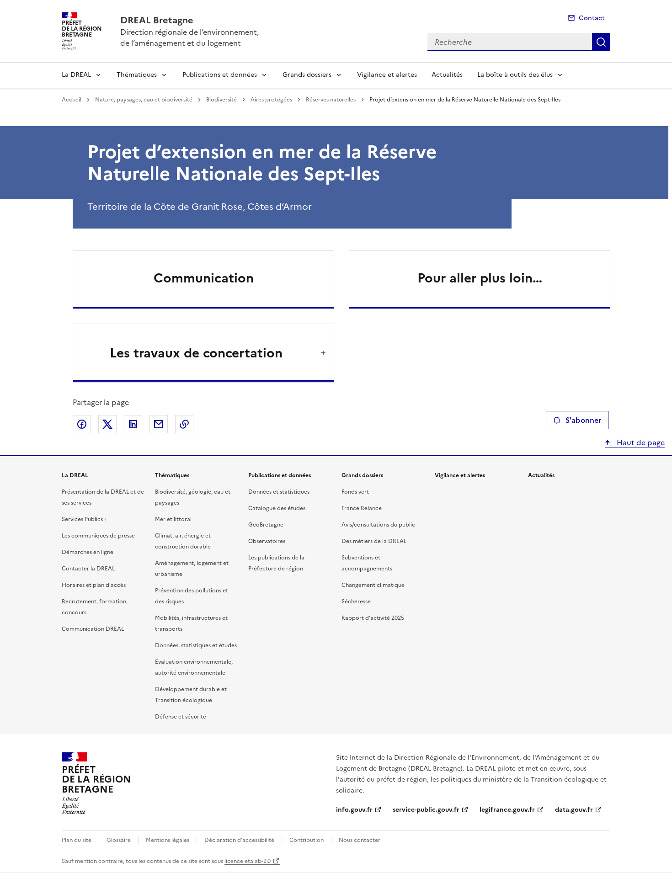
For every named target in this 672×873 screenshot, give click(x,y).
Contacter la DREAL (88, 568)
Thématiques (137, 75)
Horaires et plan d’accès (94, 585)
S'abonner (583, 420)
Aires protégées (271, 100)
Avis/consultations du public (378, 525)
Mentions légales (167, 840)
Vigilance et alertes (387, 75)
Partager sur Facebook (82, 424)
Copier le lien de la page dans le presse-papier (184, 424)
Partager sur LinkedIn (133, 424)
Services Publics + (84, 519)
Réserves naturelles (331, 100)
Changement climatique (373, 585)
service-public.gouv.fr (426, 809)
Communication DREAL (93, 629)
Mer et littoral (173, 519)
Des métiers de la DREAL (373, 541)
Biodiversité (221, 100)
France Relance (361, 508)
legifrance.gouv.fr (507, 809)
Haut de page (640, 442)
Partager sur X (107, 424)
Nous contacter (359, 840)
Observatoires (266, 541)
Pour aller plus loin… (479, 278)
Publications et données (219, 75)
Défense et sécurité (180, 717)
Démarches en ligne (87, 552)
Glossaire (119, 840)
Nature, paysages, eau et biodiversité (143, 100)
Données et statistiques (278, 492)
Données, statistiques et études (196, 645)
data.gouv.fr (574, 809)
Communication (204, 278)
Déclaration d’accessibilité (239, 840)
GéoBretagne (265, 525)
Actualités (447, 75)
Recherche (601, 42)
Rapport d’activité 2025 (372, 618)
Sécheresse (356, 601)
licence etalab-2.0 (247, 861)
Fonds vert (355, 492)
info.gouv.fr (354, 809)
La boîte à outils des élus (515, 75)
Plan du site (76, 840)
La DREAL (76, 75)
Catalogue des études (276, 508)
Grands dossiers (307, 75)
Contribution (306, 840)
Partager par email (158, 424)
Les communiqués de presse (98, 536)
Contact (592, 18)
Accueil (71, 100)
